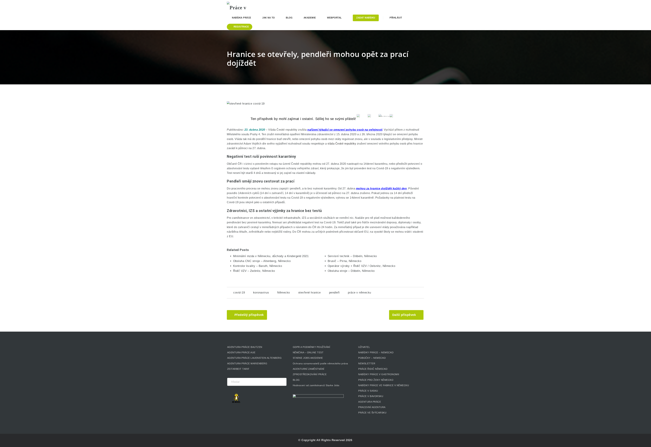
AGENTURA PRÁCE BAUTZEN (244, 347)
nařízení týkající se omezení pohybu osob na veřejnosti (344, 129)
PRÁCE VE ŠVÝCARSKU (372, 412)
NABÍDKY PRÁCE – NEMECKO (376, 352)
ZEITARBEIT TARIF (238, 369)
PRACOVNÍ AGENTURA (372, 407)
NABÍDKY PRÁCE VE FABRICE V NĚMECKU (383, 385)
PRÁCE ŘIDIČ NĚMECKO (373, 369)
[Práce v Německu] (244, 6)
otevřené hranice (309, 292)
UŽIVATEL (364, 347)
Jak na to (268, 17)
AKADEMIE (310, 17)
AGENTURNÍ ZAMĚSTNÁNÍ (308, 369)
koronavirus (261, 292)
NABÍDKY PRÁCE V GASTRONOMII (378, 374)
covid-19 (239, 292)
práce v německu (359, 292)
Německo (283, 292)
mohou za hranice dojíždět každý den (381, 188)
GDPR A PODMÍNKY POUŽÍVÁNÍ (311, 347)
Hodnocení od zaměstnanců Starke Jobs (316, 385)
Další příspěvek (404, 315)
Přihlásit (395, 17)
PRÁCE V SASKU (368, 390)
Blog (289, 17)
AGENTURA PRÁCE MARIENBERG (247, 363)
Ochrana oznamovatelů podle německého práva (320, 363)
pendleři (334, 292)
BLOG (296, 380)
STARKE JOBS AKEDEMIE (308, 358)
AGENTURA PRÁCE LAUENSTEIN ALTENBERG (254, 358)
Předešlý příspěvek (249, 315)
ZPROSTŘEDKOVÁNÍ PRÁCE (310, 374)
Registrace (241, 26)
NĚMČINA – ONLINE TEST (308, 352)
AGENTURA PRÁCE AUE (241, 352)
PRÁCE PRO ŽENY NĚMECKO (375, 380)
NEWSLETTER (366, 363)
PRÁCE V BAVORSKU (370, 396)
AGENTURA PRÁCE (369, 401)
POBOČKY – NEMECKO (372, 358)
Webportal (334, 17)
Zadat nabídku (365, 17)
